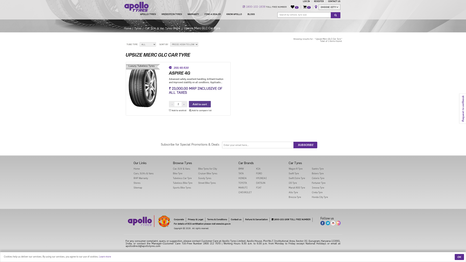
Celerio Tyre (318, 178)
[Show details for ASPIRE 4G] (147, 85)
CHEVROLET (245, 192)
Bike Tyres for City (207, 169)
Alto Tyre (293, 192)
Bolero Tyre (318, 173)
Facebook (322, 223)
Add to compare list (201, 110)
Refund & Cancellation (256, 219)
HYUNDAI (261, 178)
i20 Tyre (293, 183)
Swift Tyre (294, 173)
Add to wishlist (178, 110)
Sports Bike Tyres (182, 187)
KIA (258, 169)
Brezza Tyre (295, 197)
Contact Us (334, 1)
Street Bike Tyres (207, 183)
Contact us (236, 219)
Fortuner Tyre (318, 183)
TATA (241, 173)
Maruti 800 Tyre (297, 187)
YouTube (333, 223)
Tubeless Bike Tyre (182, 183)
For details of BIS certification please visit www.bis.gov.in (202, 224)
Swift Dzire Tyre (297, 178)
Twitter (328, 223)
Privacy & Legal (195, 219)
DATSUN (260, 183)
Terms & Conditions (217, 219)
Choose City (328, 7)
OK (459, 257)
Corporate (179, 219)
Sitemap (138, 187)
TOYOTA (242, 183)
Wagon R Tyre (296, 169)
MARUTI (243, 187)
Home (127, 28)
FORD (259, 173)
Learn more (105, 256)
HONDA (242, 178)
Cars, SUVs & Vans (144, 173)
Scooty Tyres (204, 178)
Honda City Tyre (320, 197)
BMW (241, 169)
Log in (306, 1)
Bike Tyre (177, 173)
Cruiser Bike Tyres (207, 173)
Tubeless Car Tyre (182, 178)
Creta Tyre (317, 192)
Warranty (193, 14)
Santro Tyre (318, 169)
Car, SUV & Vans (181, 169)
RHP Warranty (141, 178)
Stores (137, 183)
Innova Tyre (318, 187)
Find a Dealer (213, 14)
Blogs (251, 14)
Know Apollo (234, 14)
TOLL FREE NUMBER (266, 6)
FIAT (258, 187)
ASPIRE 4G (179, 73)
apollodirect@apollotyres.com (143, 246)
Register (319, 1)
